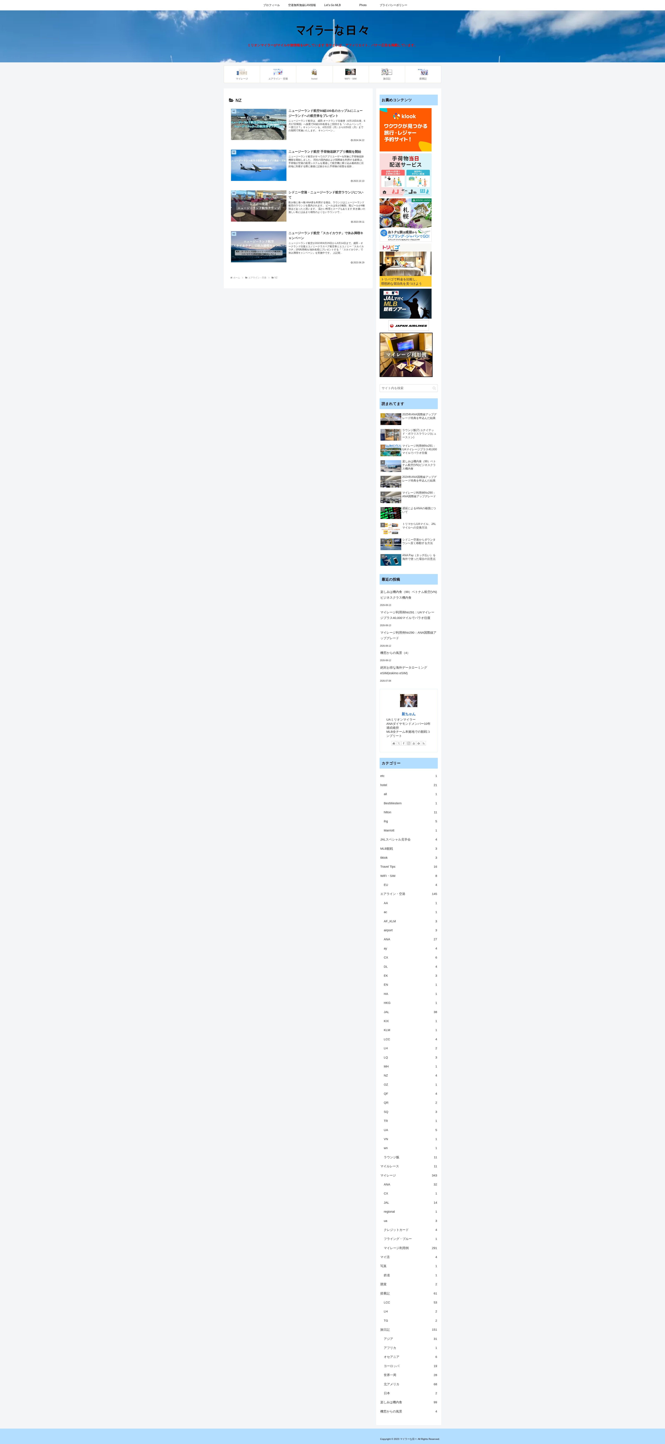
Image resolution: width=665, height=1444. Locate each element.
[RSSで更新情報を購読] (423, 743)
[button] (434, 388)
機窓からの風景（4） (395, 653)
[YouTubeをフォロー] (413, 743)
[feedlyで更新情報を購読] (418, 743)
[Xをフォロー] (399, 743)
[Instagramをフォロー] (408, 743)
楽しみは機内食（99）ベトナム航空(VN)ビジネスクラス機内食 (408, 594)
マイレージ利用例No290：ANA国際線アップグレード (408, 635)
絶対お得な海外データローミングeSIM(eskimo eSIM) (403, 670)
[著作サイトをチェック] (394, 743)
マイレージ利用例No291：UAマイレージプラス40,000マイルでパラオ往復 (407, 615)
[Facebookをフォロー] (403, 743)
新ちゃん (409, 714)
